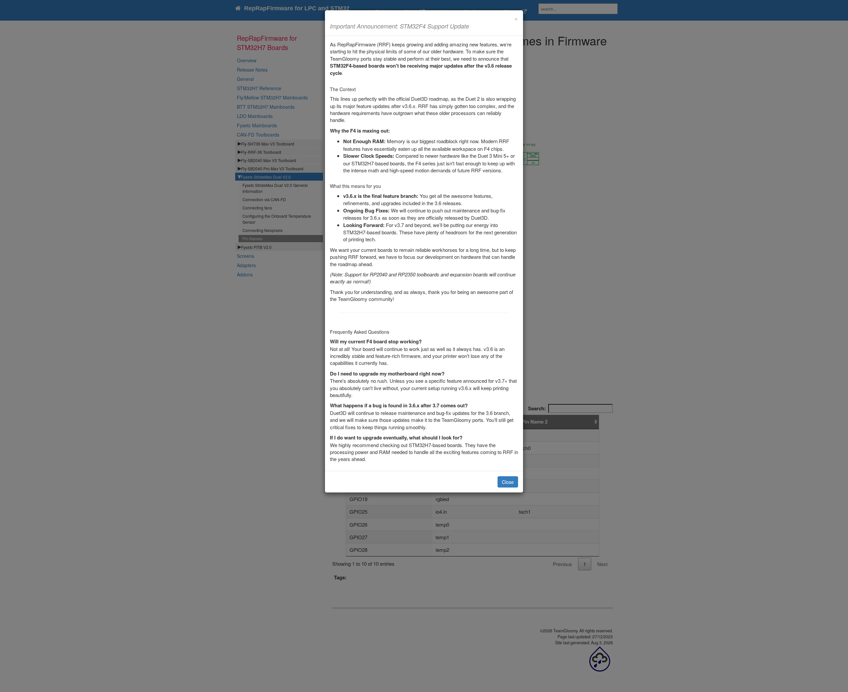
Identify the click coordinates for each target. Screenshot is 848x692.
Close (508, 482)
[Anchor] (472, 26)
